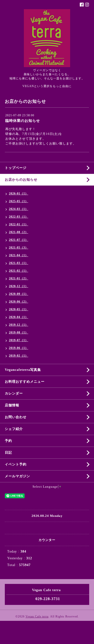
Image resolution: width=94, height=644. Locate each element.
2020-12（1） (18, 286)
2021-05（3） (18, 247)
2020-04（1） (18, 317)
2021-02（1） (18, 270)
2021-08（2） (18, 232)
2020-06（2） (18, 301)
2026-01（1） (18, 193)
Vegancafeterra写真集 (23, 370)
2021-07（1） (18, 240)
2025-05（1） (18, 201)
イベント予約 (16, 464)
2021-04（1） (18, 255)
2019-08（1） (18, 332)
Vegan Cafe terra (37, 616)
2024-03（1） (18, 209)
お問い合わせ (16, 417)
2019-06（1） (18, 348)
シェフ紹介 (14, 429)
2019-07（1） (18, 340)
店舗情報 (12, 405)
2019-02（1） (18, 355)
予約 (8, 441)
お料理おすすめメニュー (25, 381)
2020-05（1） (18, 309)
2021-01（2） (18, 278)
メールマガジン (17, 476)
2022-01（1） (18, 224)
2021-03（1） (18, 263)
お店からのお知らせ (21, 179)
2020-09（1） (18, 294)
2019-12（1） (18, 324)
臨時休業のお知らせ (22, 121)
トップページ (16, 168)
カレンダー (14, 393)
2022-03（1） (18, 216)
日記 (8, 452)
